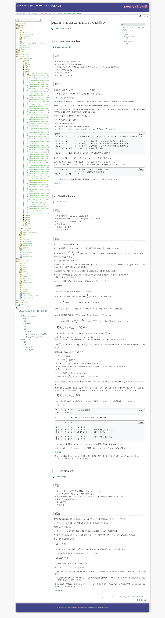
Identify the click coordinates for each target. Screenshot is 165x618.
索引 (50, 13)
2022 (28, 215)
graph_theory (27, 239)
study (22, 300)
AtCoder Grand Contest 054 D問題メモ (40, 152)
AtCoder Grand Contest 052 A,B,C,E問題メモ (42, 102)
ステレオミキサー (28, 45)
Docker (25, 271)
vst (24, 38)
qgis (24, 285)
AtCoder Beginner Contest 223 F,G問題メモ (42, 193)
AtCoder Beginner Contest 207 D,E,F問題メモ (42, 150)
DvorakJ (25, 274)
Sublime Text (26, 287)
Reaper (25, 30)
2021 (54, 13)
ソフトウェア (24, 261)
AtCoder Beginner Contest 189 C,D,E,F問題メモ (43, 84)
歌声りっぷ (26, 47)
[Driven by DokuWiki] (72, 611)
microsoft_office (27, 282)
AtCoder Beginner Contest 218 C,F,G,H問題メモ (43, 176)
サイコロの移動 (27, 252)
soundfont (26, 36)
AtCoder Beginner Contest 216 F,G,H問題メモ (42, 171)
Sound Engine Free (28, 34)
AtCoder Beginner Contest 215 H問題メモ (41, 167)
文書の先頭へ (143, 600)
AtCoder (27, 60)
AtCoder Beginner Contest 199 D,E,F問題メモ (42, 121)
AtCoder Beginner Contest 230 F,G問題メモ (42, 208)
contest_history (43, 13)
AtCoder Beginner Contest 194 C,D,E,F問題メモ (43, 99)
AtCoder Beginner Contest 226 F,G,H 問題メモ (43, 200)
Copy (141, 134)
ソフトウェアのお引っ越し (31, 296)
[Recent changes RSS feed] (82, 611)
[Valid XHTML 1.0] (103, 611)
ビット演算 (26, 250)
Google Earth (26, 278)
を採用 (28, 347)
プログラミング (25, 54)
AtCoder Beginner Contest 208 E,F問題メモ (42, 154)
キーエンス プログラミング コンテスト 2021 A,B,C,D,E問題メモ (48, 82)
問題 (24, 318)
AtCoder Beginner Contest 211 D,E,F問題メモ (42, 163)
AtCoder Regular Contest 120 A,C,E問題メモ (42, 136)
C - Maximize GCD (27, 324)
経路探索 (25, 248)
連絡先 (22, 304)
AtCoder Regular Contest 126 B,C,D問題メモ (39, 6)
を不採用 (29, 350)
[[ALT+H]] (135, 9)
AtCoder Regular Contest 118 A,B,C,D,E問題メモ (43, 128)
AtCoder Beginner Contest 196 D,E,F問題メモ (42, 108)
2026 (28, 224)
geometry (25, 237)
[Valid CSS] (92, 611)
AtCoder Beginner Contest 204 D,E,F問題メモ (42, 141)
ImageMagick (26, 293)
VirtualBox (26, 289)
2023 (28, 217)
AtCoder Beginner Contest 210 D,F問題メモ (42, 158)
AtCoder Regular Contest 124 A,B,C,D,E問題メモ (43, 165)
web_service (24, 302)
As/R (24, 265)
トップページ (25, 13)
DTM (21, 27)
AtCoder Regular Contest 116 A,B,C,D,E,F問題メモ (44, 115)
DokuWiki (23, 25)
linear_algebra (27, 241)
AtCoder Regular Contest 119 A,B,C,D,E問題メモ (43, 132)
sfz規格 (25, 32)
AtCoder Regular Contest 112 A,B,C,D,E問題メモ (43, 91)
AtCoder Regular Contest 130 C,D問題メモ (41, 206)
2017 (28, 62)
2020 (28, 69)
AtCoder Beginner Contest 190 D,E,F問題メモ (42, 86)
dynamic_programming (29, 232)
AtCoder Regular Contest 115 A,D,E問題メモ (42, 110)
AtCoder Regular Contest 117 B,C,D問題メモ (42, 119)
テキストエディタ (28, 298)
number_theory (27, 243)
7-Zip (24, 263)
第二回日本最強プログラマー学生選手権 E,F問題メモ (45, 73)
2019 (28, 67)
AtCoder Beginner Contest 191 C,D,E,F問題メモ (43, 89)
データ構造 (26, 230)
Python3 (57, 183)
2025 (28, 221)
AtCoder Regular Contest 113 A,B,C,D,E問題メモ (43, 95)
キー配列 (23, 49)
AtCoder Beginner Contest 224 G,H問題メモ (42, 195)
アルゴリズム (33, 13)
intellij (24, 280)
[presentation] (34, 334)
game (24, 234)
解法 (24, 321)
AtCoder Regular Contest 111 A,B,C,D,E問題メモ (43, 78)
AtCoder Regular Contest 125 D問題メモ (41, 169)
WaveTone (26, 41)
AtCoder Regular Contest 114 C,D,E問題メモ (42, 106)
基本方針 (28, 331)
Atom (24, 267)
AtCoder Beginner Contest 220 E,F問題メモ (42, 184)
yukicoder (28, 228)
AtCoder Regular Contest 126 (64, 29)
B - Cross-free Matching (29, 316)
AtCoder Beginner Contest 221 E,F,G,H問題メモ (43, 187)
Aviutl (24, 269)
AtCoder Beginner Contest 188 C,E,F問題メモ (42, 80)
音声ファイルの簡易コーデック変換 (33, 43)
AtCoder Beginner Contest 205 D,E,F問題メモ (42, 145)
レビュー (23, 258)
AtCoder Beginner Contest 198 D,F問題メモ (42, 117)
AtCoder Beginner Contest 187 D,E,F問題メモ (42, 75)
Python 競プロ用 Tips (29, 245)
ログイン (145, 16)
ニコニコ (23, 52)
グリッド (25, 254)
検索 (39, 20)
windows (25, 291)
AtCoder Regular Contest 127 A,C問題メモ (41, 182)
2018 (28, 64)
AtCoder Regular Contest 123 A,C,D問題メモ (42, 160)
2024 (28, 219)
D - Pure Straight (26, 339)
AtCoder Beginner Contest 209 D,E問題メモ (42, 156)
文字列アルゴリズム (29, 256)
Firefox (25, 276)
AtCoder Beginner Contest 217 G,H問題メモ (42, 174)
